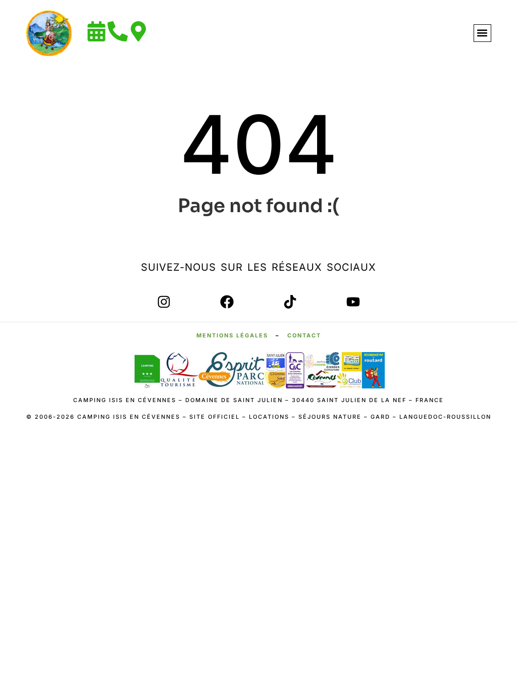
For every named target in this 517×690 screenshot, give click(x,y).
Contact (304, 335)
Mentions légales (232, 335)
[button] (482, 33)
